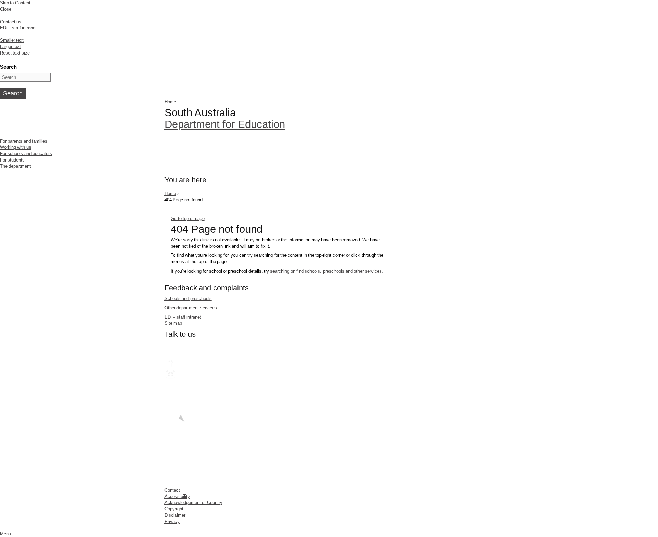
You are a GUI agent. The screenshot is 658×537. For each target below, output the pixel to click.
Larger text (10, 46)
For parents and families (23, 141)
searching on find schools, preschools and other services (325, 271)
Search (8, 67)
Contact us (10, 21)
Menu (5, 533)
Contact (172, 490)
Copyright (173, 508)
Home (170, 101)
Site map (173, 323)
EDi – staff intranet (18, 28)
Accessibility (177, 496)
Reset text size (15, 53)
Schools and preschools (188, 298)
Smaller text (12, 40)
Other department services (190, 307)
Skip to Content (15, 2)
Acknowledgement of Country (193, 502)
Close (5, 9)
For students (12, 160)
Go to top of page (187, 218)
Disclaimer (174, 515)
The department (15, 166)
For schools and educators (26, 153)
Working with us (15, 147)
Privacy (172, 521)
